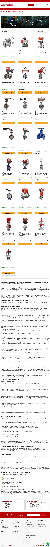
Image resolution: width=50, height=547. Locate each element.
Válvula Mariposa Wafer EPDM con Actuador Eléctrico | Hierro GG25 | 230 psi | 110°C (8, 174)
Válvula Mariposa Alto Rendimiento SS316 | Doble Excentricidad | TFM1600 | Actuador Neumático (41, 113)
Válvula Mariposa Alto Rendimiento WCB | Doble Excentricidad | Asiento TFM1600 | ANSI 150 (8, 144)
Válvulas (2, 526)
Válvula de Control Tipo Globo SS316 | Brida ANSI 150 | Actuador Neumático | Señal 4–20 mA (41, 53)
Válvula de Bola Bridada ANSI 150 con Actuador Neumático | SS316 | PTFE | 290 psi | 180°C (25, 53)
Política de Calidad (16, 522)
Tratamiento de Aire (4, 528)
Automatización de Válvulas (17, 528)
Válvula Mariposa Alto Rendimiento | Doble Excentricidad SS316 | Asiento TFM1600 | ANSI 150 (8, 113)
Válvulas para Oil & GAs (17, 531)
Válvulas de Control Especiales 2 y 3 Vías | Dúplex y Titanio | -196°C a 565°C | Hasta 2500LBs (8, 234)
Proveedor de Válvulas (17, 530)
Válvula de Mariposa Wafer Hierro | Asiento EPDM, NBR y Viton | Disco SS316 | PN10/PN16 (8, 204)
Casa (1, 11)
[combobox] (25, 5)
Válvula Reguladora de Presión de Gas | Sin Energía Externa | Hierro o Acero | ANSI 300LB (41, 234)
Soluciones (3, 523)
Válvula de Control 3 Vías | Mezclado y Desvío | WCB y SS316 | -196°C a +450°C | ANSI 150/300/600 (24, 234)
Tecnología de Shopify (9, 545)
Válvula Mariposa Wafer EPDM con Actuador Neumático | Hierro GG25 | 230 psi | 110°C (24, 83)
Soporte (2, 530)
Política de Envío (16, 526)
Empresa (2, 531)
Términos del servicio (16, 523)
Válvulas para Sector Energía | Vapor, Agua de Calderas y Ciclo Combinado (13, 11)
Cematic (3, 50)
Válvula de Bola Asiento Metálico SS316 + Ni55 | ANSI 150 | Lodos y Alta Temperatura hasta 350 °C (24, 204)
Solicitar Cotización (8, 92)
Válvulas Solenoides (4, 527)
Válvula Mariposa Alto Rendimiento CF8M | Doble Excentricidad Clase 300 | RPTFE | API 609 (24, 113)
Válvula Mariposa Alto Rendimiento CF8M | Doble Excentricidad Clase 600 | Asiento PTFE (41, 83)
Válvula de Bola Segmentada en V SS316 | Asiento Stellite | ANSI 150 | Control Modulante (41, 204)
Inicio (2, 522)
